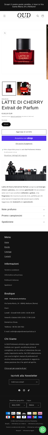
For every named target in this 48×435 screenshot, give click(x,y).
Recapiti (18, 430)
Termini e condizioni (11, 270)
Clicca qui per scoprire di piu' (15, 368)
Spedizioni (8, 285)
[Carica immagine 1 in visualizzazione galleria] (9, 88)
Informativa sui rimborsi (18, 424)
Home (6, 242)
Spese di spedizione (16, 116)
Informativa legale (28, 430)
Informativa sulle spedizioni (35, 427)
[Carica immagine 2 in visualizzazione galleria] (24, 88)
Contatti (7, 256)
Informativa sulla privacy (13, 275)
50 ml (6, 124)
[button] (4, 15)
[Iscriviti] (36, 382)
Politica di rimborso (11, 280)
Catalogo (7, 252)
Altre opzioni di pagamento (24, 144)
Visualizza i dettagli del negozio (15, 155)
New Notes (5, 99)
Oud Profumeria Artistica (22, 421)
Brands (7, 247)
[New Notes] (24, 182)
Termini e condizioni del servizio (15, 427)
